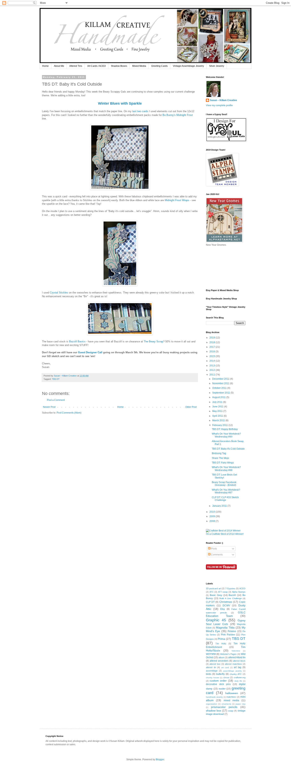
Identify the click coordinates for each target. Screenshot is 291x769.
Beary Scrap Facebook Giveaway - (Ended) (224, 483)
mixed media (231, 700)
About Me (59, 66)
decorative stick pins (218, 684)
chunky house (212, 677)
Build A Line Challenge (230, 598)
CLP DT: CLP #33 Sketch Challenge (225, 499)
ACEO (242, 588)
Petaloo (232, 631)
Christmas (225, 601)
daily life (238, 681)
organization (211, 704)
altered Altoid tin (236, 657)
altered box (214, 664)
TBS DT (56, 379)
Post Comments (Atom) (69, 412)
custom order (218, 680)
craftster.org (239, 677)
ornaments (226, 704)
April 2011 (218, 416)
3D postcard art (213, 588)
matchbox (231, 697)
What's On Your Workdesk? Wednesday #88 (226, 468)
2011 (212, 374)
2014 (212, 360)
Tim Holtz (220, 643)
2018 (212, 342)
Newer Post (49, 407)
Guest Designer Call (90, 352)
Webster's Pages (228, 654)
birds (208, 674)
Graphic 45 (216, 620)
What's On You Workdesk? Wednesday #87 (226, 491)
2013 (212, 365)
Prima (221, 638)
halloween (231, 693)
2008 (212, 521)
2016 (212, 351)
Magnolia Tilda (225, 627)
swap (230, 711)
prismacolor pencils (224, 707)
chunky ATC (236, 674)
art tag (237, 667)
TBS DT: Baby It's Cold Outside (228, 448)
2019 (212, 337)
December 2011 (221, 378)
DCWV (226, 605)
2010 (212, 511)
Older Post (191, 407)
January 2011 (219, 505)
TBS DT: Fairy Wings (223, 462)
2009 (212, 516)
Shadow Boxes (119, 66)
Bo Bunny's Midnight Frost (178, 115)
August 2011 (219, 397)
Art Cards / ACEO (96, 66)
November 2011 (221, 383)
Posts (213, 548)
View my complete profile (219, 105)
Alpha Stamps (238, 592)
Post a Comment (56, 400)
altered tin (211, 667)
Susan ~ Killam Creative (223, 100)
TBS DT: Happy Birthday (225, 429)
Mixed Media (139, 66)
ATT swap (223, 592)
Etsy (222, 609)
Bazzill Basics (77, 341)
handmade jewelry (214, 697)
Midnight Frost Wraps (177, 200)
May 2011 (217, 411)
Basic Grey (216, 595)
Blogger (160, 759)
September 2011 (221, 392)
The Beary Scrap (153, 341)
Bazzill (232, 595)
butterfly (220, 674)
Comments (216, 554)
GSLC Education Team (225, 614)
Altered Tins (75, 66)
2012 (212, 370)
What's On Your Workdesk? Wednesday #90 (226, 435)
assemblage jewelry (232, 671)
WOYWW (211, 654)
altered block (239, 661)
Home (45, 66)
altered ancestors (219, 660)
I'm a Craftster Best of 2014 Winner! (224, 534)
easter (222, 688)
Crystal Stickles (59, 292)
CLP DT (210, 602)
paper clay (240, 704)
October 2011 (219, 388)
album (221, 657)
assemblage (212, 671)
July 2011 (217, 402)
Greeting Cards (159, 66)
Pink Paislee (228, 634)
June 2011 (218, 406)
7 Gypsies (230, 588)
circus (226, 677)
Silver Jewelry (216, 66)
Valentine (236, 651)
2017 (212, 347)
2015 (212, 356)
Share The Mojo (220, 458)
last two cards (140, 111)
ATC (211, 592)
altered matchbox (233, 664)
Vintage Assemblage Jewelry (188, 66)
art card (225, 667)
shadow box (213, 710)
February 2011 (220, 425)
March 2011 (218, 420)
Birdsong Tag (219, 453)
